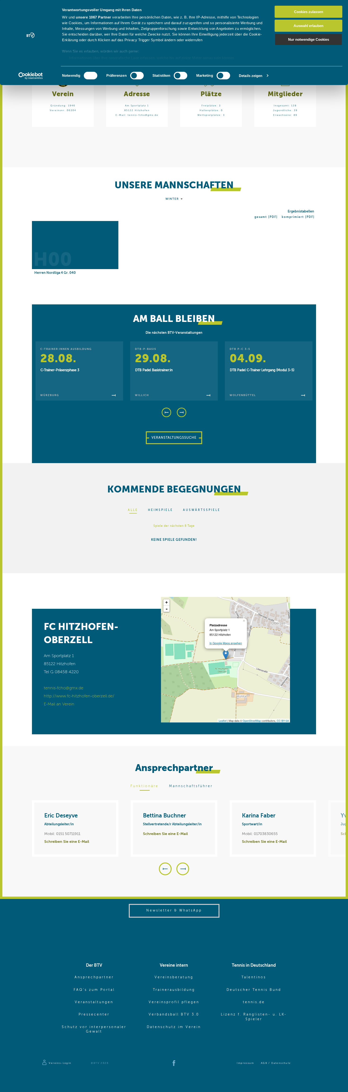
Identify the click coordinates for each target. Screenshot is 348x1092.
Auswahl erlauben (308, 26)
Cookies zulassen (308, 12)
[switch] (137, 75)
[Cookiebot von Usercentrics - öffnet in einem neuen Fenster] (30, 75)
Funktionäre (144, 786)
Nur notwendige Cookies (308, 39)
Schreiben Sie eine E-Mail (66, 842)
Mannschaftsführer (191, 786)
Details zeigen (250, 76)
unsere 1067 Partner (93, 17)
